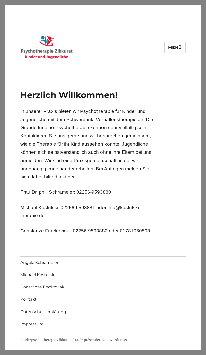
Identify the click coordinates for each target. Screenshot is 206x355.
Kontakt (28, 299)
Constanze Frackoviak (42, 287)
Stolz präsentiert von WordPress (101, 340)
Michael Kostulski (37, 274)
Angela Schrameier (39, 262)
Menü (175, 47)
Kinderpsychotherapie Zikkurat (45, 340)
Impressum (32, 324)
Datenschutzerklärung (43, 311)
